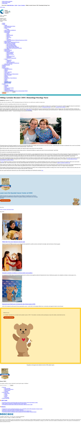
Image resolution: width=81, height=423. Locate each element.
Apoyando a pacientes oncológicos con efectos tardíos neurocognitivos (17, 272)
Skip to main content (6, 2)
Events (5, 396)
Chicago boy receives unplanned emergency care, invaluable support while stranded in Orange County (22, 408)
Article (16, 5)
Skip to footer (4, 3)
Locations (6, 391)
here (42, 170)
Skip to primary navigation (7, 1)
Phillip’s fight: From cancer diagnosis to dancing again (13, 241)
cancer (2, 161)
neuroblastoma (29, 109)
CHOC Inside (4, 400)
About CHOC (7, 393)
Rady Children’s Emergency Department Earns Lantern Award (14, 403)
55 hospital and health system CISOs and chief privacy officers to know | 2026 (17, 404)
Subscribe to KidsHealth (9, 317)
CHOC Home (2, 7)
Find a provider (7, 388)
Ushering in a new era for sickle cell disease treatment (12, 409)
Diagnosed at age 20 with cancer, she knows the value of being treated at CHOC (19, 304)
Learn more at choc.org (5, 200)
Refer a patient (7, 390)
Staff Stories (9, 209)
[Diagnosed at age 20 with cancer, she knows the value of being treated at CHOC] (12, 301)
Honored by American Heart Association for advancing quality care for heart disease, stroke (20, 402)
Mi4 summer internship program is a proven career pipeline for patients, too (16, 410)
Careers (6, 395)
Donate (5, 394)
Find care (4, 387)
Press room (6, 397)
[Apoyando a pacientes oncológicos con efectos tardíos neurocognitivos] (12, 270)
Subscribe (4, 93)
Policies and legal (5, 398)
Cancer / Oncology (21, 5)
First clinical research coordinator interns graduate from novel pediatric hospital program (19, 411)
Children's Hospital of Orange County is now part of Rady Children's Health (13, 94)
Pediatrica (3, 406)
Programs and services (8, 389)
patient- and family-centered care (63, 162)
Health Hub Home (10, 5)
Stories (12, 209)
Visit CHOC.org (5, 392)
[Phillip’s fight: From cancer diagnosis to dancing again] (12, 239)
